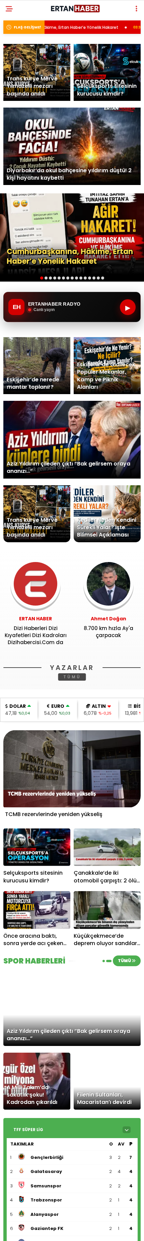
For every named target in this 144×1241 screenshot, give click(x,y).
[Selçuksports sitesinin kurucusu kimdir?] (36, 847)
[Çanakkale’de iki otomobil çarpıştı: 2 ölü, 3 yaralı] (107, 847)
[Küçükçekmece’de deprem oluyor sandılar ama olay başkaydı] (107, 910)
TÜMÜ (72, 677)
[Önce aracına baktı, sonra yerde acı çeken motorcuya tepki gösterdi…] (36, 910)
